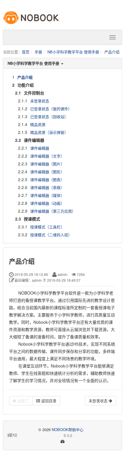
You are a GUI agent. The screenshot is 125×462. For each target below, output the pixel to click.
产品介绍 (111, 52)
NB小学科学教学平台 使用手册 (73, 52)
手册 (38, 52)
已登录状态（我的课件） (51, 108)
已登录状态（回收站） (49, 116)
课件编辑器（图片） (47, 164)
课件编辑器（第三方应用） (53, 211)
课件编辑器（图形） (47, 171)
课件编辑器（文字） (47, 156)
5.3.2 (45, 435)
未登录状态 (39, 101)
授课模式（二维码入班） (51, 234)
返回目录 (48, 400)
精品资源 (37, 124)
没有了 (22, 400)
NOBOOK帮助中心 (67, 429)
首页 (25, 52)
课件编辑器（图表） (47, 179)
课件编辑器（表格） (47, 187)
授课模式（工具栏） (47, 227)
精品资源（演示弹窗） (49, 132)
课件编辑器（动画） (47, 203)
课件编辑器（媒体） (47, 195)
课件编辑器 (39, 148)
